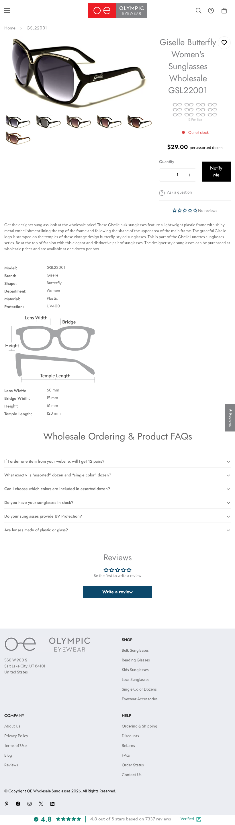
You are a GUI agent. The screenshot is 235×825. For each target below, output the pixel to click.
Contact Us (132, 775)
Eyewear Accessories (140, 699)
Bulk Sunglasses (135, 651)
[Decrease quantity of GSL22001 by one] (165, 175)
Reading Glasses (136, 661)
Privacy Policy (16, 736)
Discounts (130, 736)
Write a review (117, 592)
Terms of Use (15, 746)
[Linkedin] (52, 804)
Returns (128, 746)
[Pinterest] (6, 804)
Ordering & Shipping (139, 727)
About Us (12, 727)
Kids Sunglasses (135, 670)
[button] (224, 10)
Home (9, 28)
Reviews (11, 766)
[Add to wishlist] (224, 42)
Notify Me (216, 171)
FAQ (126, 756)
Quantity (166, 161)
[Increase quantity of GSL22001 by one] (189, 175)
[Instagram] (29, 804)
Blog (8, 756)
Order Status (133, 766)
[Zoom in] (141, 48)
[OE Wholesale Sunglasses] (117, 10)
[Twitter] (41, 804)
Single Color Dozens (139, 690)
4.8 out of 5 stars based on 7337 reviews (130, 819)
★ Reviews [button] (230, 417)
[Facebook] (18, 804)
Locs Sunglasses (135, 680)
